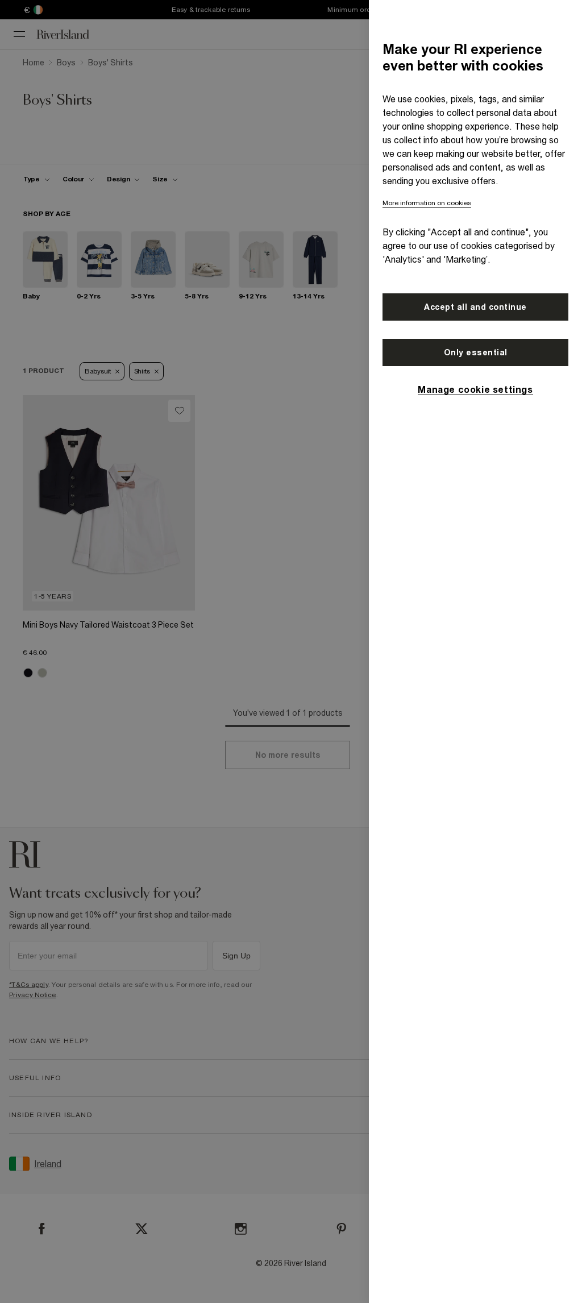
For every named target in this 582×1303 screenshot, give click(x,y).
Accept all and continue (475, 307)
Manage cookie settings (475, 389)
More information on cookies (427, 203)
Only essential (476, 352)
